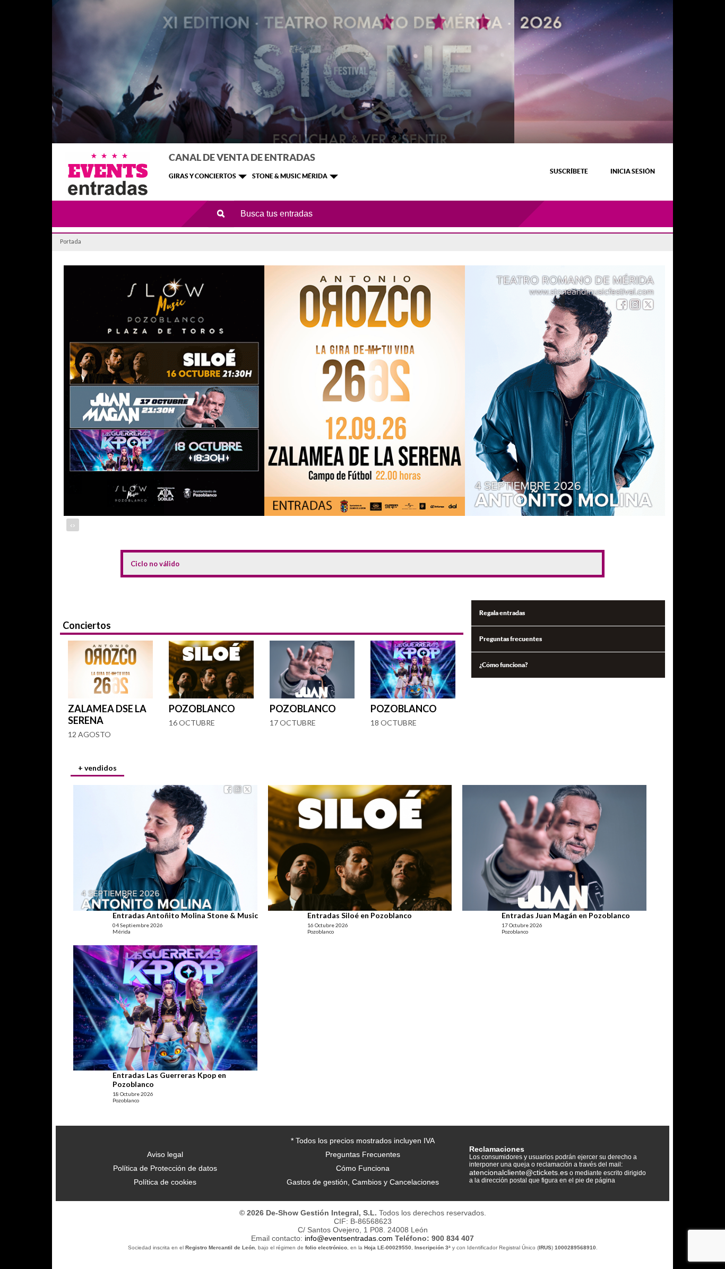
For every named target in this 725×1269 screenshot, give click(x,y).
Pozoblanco (202, 708)
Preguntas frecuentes (510, 639)
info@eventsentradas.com (349, 1238)
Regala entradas (502, 613)
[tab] (97, 769)
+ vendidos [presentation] (97, 767)
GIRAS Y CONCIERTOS (202, 176)
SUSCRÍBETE (569, 171)
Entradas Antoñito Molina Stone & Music (185, 915)
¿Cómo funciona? (503, 665)
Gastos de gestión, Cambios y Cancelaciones (363, 1182)
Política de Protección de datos (165, 1168)
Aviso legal (165, 1154)
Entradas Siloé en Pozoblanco (359, 915)
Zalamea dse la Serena (107, 714)
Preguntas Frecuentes (362, 1154)
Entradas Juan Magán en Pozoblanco (566, 915)
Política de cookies (165, 1182)
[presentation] (71, 525)
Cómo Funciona (363, 1168)
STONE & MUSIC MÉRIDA (289, 176)
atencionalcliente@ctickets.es (518, 1172)
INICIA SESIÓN (632, 171)
